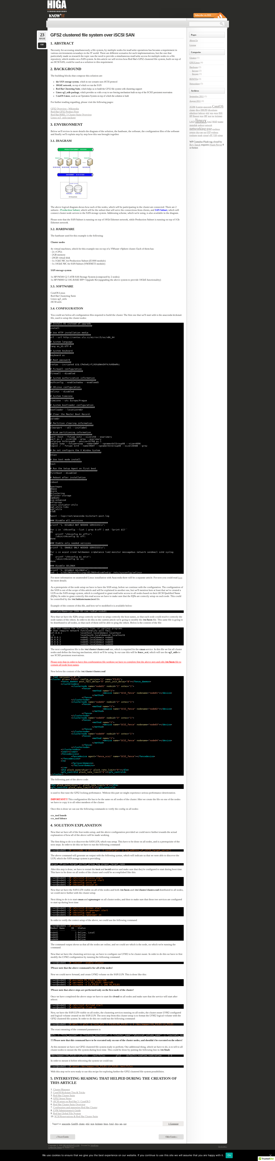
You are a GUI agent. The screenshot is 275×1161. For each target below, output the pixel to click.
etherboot (194, 113)
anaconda (66, 1124)
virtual (206, 135)
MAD (214, 122)
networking (198, 129)
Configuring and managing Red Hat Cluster (75, 1107)
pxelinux (216, 129)
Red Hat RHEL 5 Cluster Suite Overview (71, 114)
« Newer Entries (62, 1137)
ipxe (202, 116)
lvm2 (111, 1124)
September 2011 (197, 96)
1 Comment (173, 1124)
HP (191, 116)
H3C (221, 113)
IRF (205, 116)
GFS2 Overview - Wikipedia (65, 108)
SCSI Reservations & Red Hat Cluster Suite (76, 1116)
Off (42, 44)
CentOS (74, 1124)
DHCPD (204, 110)
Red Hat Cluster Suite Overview (69, 1104)
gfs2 (87, 1124)
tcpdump (193, 135)
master (220, 122)
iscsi (92, 1124)
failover (201, 113)
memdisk (193, 125)
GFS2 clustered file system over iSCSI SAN (92, 34)
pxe (209, 129)
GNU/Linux (195, 62)
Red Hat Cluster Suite (64, 1095)
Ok (229, 1155)
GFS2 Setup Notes (62, 1098)
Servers (195, 71)
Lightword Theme (55, 1147)
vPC (211, 135)
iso (213, 116)
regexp (192, 132)
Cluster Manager (61, 1089)
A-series (199, 107)
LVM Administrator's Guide (67, 1110)
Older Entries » (171, 1137)
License (193, 45)
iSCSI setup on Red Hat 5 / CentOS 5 (71, 1101)
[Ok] (270, 1155)
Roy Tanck (195, 144)
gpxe (216, 113)
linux (106, 1124)
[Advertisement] (204, 213)
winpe (220, 135)
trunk (200, 135)
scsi (124, 1124)
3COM (192, 107)
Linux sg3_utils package (63, 117)
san (121, 1124)
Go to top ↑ (222, 1146)
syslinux (214, 132)
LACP (192, 122)
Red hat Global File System (67, 1113)
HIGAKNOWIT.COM (71, 1145)
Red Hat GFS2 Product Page (65, 111)
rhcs (116, 1124)
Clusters (193, 58)
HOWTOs (194, 79)
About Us (194, 40)
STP (209, 132)
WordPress (94, 1145)
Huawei (196, 116)
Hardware (194, 67)
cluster (82, 1124)
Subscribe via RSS (203, 15)
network (208, 125)
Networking (195, 84)
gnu (211, 113)
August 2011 (195, 101)
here (180, 577)
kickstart (99, 1124)
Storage (195, 74)
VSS (215, 135)
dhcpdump (212, 110)
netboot (201, 125)
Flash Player (216, 144)
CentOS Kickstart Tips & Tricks (69, 1092)
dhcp (198, 110)
